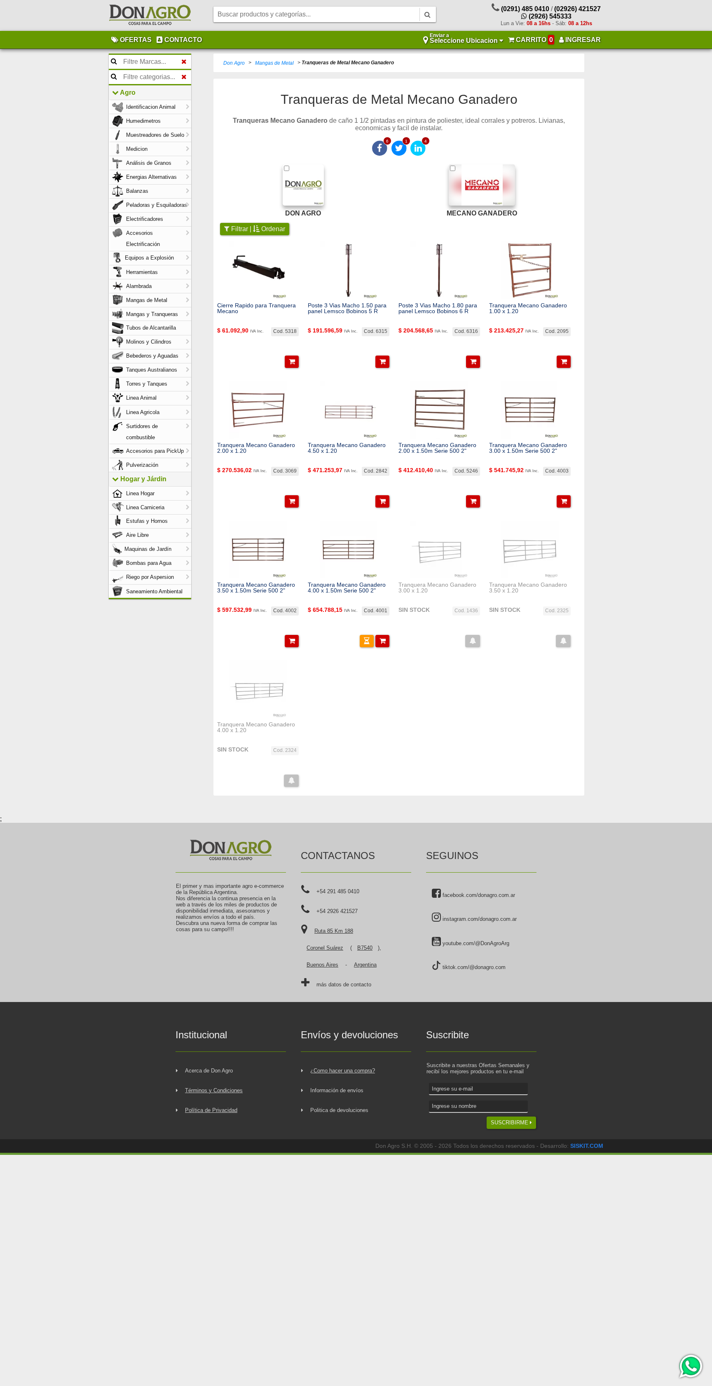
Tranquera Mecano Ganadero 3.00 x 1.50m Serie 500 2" (528, 448)
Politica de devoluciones (339, 1110)
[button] (292, 362)
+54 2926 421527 (337, 911)
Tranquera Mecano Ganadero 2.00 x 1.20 (256, 448)
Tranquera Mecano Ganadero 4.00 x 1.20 (256, 727)
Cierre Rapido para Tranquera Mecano (256, 308)
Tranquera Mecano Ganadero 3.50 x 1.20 (528, 588)
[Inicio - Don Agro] (150, 15)
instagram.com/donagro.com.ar (479, 919)
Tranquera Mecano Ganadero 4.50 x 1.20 (347, 448)
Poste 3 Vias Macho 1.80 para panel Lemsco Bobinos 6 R (437, 308)
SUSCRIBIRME (510, 1122)
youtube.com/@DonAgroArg (475, 943)
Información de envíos (336, 1090)
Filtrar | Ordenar (257, 228)
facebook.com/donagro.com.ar (478, 895)
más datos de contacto (343, 984)
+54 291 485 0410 (337, 891)
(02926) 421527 (577, 8)
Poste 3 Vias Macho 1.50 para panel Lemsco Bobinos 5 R (347, 308)
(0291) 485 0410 (525, 8)
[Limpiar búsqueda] (184, 62)
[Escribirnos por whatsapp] (690, 1366)
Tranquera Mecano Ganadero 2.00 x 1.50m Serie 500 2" (437, 448)
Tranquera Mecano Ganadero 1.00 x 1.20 (528, 308)
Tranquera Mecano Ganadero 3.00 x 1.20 (437, 588)
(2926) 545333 (549, 16)
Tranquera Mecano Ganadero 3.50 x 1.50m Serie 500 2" (256, 588)
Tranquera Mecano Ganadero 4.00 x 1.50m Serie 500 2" (347, 588)
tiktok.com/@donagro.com (473, 967)
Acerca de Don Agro (209, 1071)
